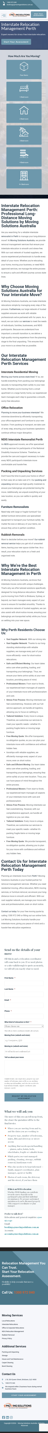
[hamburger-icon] (3, 15)
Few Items (24, 75)
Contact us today (9, 911)
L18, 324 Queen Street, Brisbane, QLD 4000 (20, 1379)
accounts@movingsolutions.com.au (21, 1233)
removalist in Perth (9, 236)
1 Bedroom (24, 97)
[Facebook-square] (3, 1417)
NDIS (6, 444)
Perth (34, 876)
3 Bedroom (24, 141)
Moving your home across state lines (17, 377)
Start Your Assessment (24, 1395)
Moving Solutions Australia (22, 240)
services (26, 321)
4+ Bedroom (24, 184)
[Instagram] (11, 1417)
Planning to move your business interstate (20, 412)
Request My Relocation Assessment (24, 1097)
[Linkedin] (7, 1417)
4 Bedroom (24, 162)
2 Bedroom (24, 119)
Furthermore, (15, 309)
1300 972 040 (12, 2)
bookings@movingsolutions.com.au (20, 5)
